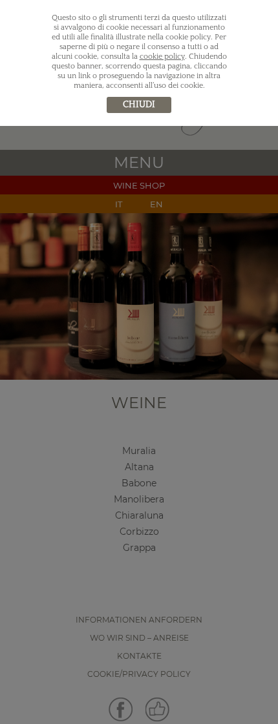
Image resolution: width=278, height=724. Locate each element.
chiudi (139, 104)
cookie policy (162, 56)
